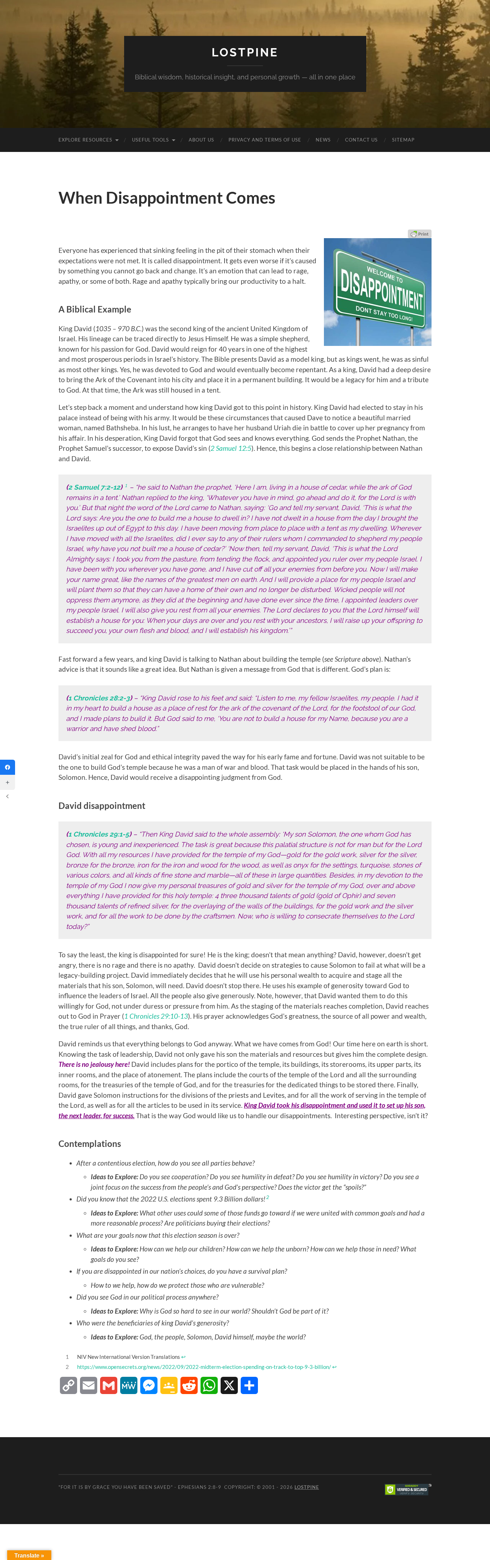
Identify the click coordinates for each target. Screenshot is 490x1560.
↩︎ (183, 1356)
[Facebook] (7, 767)
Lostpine (245, 52)
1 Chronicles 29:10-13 (156, 1016)
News (323, 140)
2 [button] (267, 1197)
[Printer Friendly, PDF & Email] (420, 234)
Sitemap (403, 140)
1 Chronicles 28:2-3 (99, 698)
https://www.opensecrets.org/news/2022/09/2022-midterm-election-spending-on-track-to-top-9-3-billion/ (204, 1367)
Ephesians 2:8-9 (199, 1487)
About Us (201, 140)
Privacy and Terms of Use (264, 140)
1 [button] (126, 485)
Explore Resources (85, 140)
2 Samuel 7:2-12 (94, 487)
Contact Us (361, 140)
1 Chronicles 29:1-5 (98, 834)
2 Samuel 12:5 (231, 448)
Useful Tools (150, 140)
